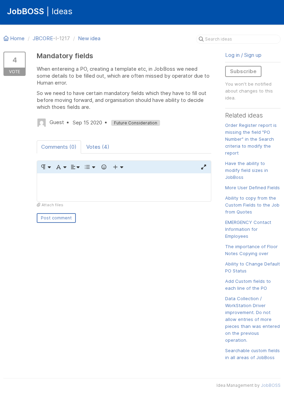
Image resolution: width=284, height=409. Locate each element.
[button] (45, 167)
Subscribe (243, 71)
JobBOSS (271, 385)
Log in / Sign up (243, 55)
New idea (89, 38)
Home (17, 38)
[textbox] (124, 187)
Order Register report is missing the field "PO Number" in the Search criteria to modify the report (251, 139)
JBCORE (43, 38)
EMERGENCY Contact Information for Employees (248, 229)
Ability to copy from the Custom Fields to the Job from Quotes (252, 205)
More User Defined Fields (252, 187)
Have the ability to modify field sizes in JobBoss (246, 170)
